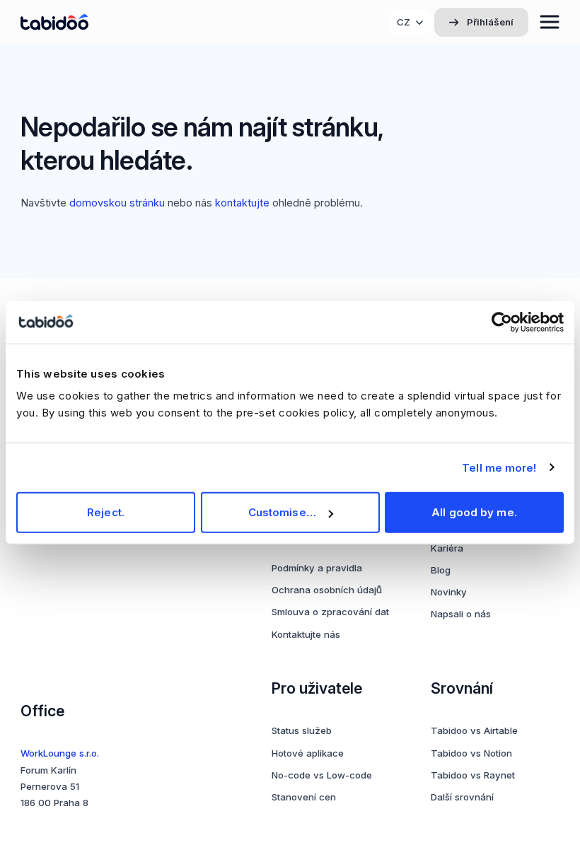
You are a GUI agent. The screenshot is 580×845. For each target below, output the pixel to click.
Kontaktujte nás (306, 634)
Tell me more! (499, 467)
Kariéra (447, 548)
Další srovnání (462, 797)
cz (403, 22)
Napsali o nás (461, 613)
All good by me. (474, 512)
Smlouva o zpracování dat (330, 611)
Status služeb (302, 730)
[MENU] (549, 22)
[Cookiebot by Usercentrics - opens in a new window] (502, 321)
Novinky (449, 592)
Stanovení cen (304, 797)
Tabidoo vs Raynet (473, 775)
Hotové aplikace (308, 753)
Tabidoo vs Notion (471, 753)
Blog (441, 570)
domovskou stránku (117, 203)
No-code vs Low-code (322, 775)
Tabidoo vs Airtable (474, 730)
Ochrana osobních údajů (327, 589)
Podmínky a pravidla (317, 567)
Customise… (282, 512)
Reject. (105, 512)
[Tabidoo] (54, 22)
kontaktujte (242, 203)
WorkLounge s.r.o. (60, 753)
